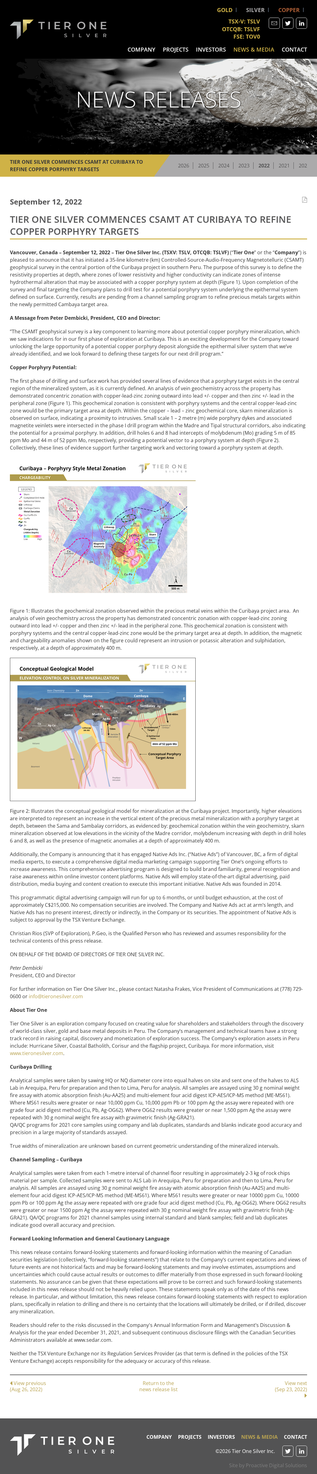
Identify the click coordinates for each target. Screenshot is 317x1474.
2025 (203, 165)
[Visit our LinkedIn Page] (301, 23)
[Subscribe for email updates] (274, 23)
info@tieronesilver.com (56, 996)
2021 (284, 165)
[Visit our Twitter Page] (287, 23)
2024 (223, 165)
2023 (244, 165)
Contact (294, 49)
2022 (264, 165)
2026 (183, 165)
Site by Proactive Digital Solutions (268, 1465)
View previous (28, 1386)
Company (141, 49)
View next (291, 1386)
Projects (176, 49)
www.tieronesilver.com (36, 1053)
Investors (211, 49)
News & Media (253, 49)
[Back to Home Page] (62, 1445)
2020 (304, 165)
